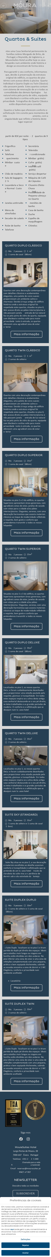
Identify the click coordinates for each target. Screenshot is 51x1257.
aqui (12, 1229)
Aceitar (25, 1253)
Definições (25, 1239)
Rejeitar (25, 1245)
